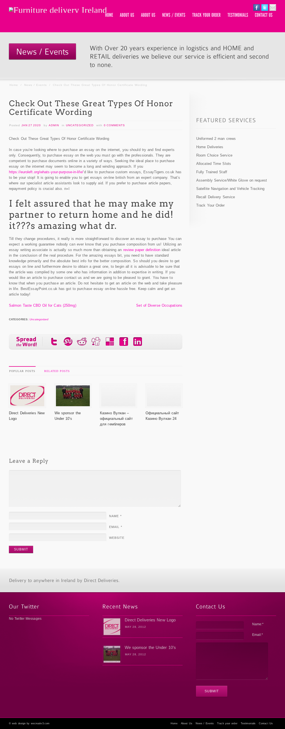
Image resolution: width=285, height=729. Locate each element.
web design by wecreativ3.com (31, 723)
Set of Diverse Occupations (159, 305)
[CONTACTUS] (264, 15)
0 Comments (114, 125)
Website (116, 537)
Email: (257, 635)
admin (54, 125)
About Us (186, 723)
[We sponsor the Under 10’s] (73, 405)
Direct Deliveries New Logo (150, 620)
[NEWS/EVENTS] (174, 15)
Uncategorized (80, 125)
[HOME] (109, 15)
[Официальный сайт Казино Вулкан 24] (164, 405)
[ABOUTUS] (127, 15)
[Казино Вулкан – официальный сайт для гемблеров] (118, 405)
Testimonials (248, 723)
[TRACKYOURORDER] (206, 15)
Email (115, 527)
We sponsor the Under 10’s (150, 647)
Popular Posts (22, 371)
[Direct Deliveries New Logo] (27, 405)
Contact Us (266, 723)
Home (13, 84)
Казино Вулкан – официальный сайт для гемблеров (116, 418)
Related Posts (57, 371)
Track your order (227, 723)
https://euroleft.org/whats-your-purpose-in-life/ (46, 172)
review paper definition (141, 250)
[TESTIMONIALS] (238, 15)
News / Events (35, 84)
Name (115, 516)
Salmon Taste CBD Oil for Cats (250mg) (42, 305)
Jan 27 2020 (31, 125)
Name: (258, 624)
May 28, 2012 (135, 626)
